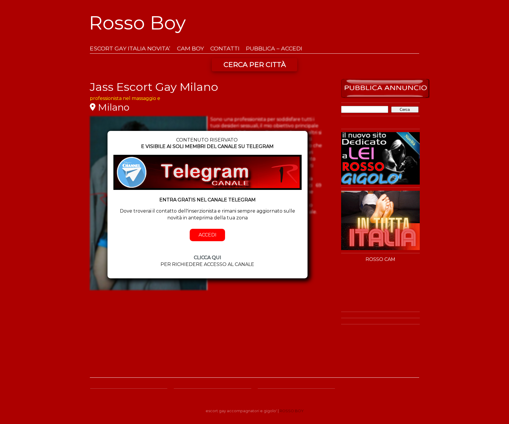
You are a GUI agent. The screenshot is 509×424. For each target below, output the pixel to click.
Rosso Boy (137, 22)
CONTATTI (224, 48)
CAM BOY (190, 48)
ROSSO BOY (292, 411)
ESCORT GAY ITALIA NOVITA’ (130, 48)
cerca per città (255, 64)
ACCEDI (208, 235)
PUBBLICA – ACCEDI (274, 48)
